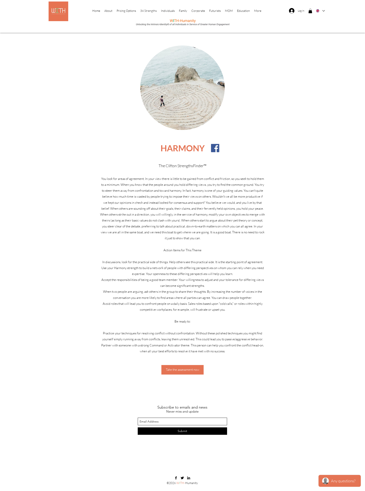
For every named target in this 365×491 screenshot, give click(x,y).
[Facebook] (215, 148)
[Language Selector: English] (320, 10)
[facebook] (176, 478)
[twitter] (182, 478)
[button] (310, 11)
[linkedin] (189, 478)
